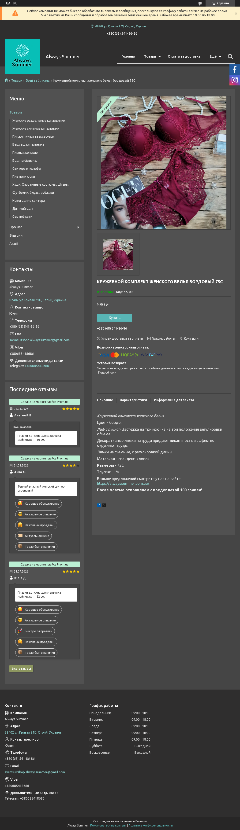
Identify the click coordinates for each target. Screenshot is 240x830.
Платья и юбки (23, 176)
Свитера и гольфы (26, 168)
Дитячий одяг (23, 208)
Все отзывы (21, 668)
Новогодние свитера (28, 200)
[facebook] (99, 506)
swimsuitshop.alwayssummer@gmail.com (39, 340)
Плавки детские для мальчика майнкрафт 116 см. (39, 437)
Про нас (15, 227)
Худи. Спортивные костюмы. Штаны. (40, 184)
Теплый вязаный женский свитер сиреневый (41, 488)
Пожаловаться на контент (108, 825)
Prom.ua (141, 821)
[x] (104, 506)
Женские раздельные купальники (38, 120)
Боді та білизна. (38, 80)
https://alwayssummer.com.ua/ (123, 483)
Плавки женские (25, 152)
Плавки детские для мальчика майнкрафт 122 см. (39, 594)
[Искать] (229, 56)
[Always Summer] (22, 56)
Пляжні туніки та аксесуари (33, 136)
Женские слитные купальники (35, 128)
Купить (114, 318)
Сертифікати (22, 216)
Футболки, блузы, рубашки (33, 193)
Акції (13, 244)
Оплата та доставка (184, 56)
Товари (150, 56)
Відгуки (15, 235)
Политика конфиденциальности (151, 825)
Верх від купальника (28, 144)
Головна (128, 56)
